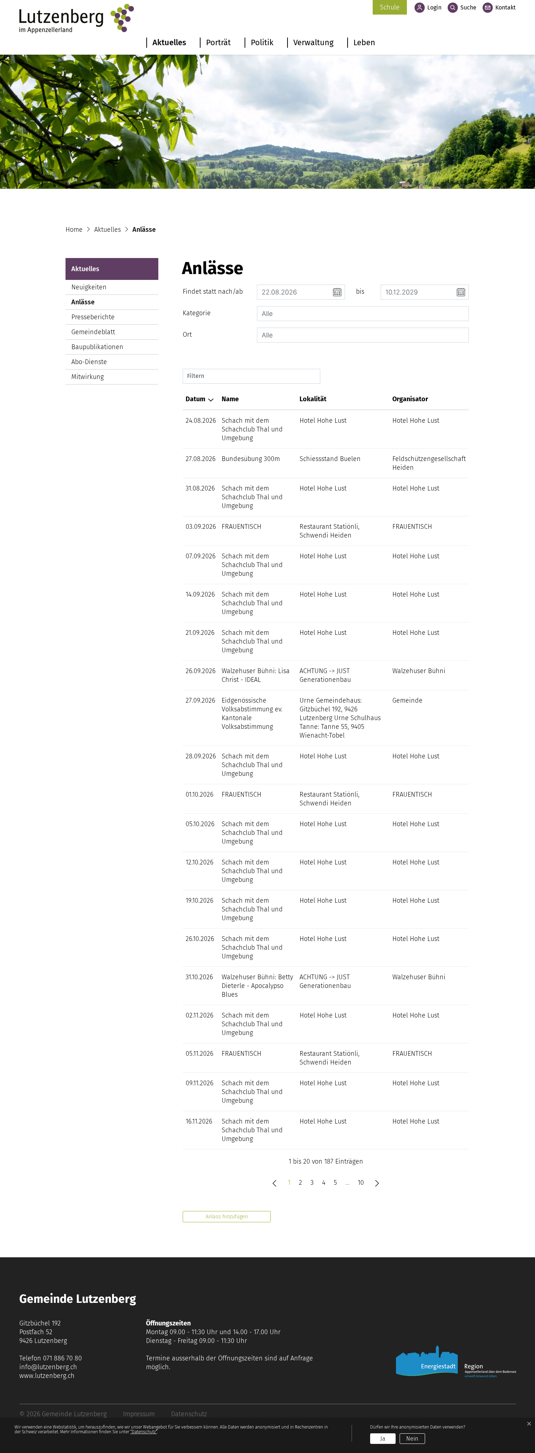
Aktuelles (169, 42)
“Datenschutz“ (143, 1431)
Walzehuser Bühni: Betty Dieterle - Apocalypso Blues (257, 986)
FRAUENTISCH (241, 527)
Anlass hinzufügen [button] (227, 1217)
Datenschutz (189, 1414)
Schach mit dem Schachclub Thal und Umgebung (252, 429)
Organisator (410, 399)
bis (360, 292)
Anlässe (93, 303)
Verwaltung (313, 42)
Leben (364, 42)
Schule (390, 7)
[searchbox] (362, 313)
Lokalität (313, 399)
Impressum (139, 1414)
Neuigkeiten (89, 287)
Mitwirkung (87, 377)
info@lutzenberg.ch (48, 1367)
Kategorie (197, 313)
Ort (187, 335)
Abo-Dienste (89, 362)
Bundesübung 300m (251, 459)
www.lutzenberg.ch (47, 1376)
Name (230, 399)
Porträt (218, 42)
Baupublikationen (97, 347)
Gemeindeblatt (93, 332)
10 (361, 1183)
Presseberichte (93, 317)
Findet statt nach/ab (213, 292)
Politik (262, 42)
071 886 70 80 (62, 1358)
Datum (195, 399)
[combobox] (363, 313)
